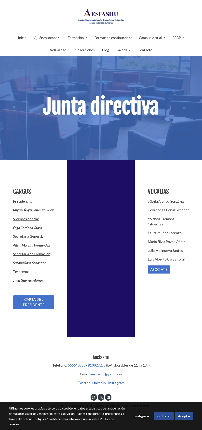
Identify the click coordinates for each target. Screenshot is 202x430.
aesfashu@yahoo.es (106, 374)
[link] (101, 16)
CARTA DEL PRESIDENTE (34, 302)
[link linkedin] (108, 397)
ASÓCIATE (158, 269)
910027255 (97, 365)
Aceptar (184, 416)
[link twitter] (101, 397)
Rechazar (163, 416)
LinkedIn (99, 383)
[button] (47, 38)
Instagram (116, 383)
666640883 (76, 365)
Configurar (141, 416)
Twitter (84, 383)
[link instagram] (94, 397)
